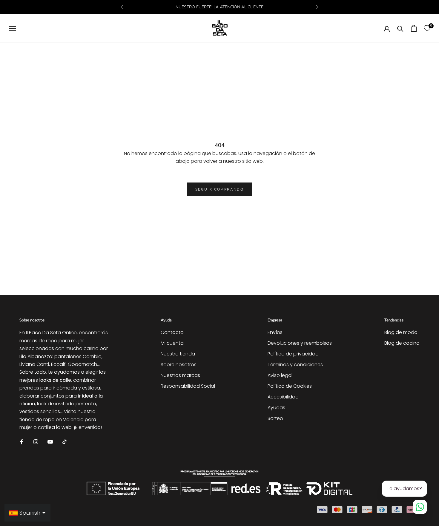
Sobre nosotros (179, 364)
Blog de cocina (402, 343)
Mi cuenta (172, 343)
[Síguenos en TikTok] (64, 441)
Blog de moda (400, 332)
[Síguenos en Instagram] (36, 441)
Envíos (275, 332)
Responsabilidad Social (188, 386)
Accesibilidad (283, 396)
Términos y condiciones (295, 364)
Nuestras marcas (180, 375)
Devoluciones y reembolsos (300, 343)
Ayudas (276, 407)
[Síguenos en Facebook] (21, 441)
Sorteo (275, 418)
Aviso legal (280, 375)
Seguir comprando (219, 189)
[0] (427, 28)
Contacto (172, 332)
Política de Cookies (290, 386)
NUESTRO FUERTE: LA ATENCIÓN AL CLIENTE (219, 7)
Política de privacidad (293, 353)
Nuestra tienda (178, 353)
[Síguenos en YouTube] (50, 441)
